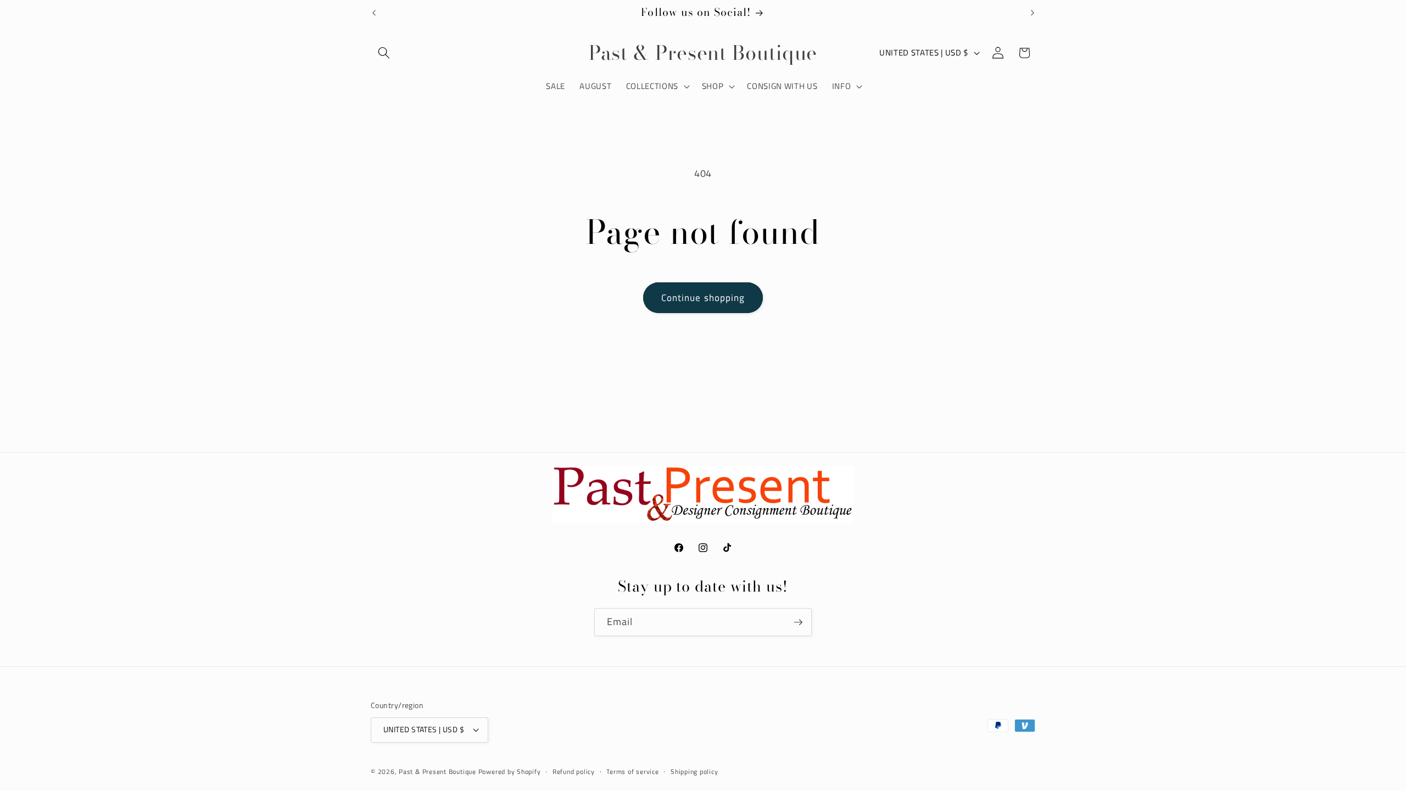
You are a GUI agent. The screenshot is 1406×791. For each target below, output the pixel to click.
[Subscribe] (798, 622)
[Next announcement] (1032, 12)
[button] (384, 53)
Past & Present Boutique (437, 771)
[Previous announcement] (374, 12)
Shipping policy (694, 771)
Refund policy (574, 771)
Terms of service (632, 771)
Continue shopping (703, 297)
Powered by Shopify (509, 771)
